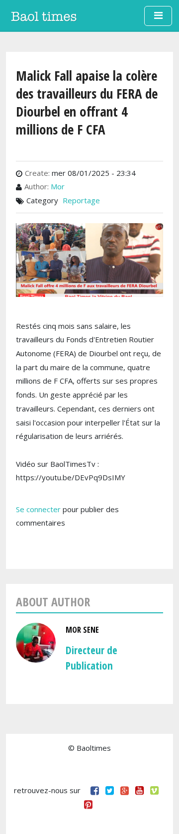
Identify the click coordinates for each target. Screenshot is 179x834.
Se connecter (38, 509)
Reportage (81, 200)
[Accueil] (44, 16)
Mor (58, 186)
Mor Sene (82, 629)
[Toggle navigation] (158, 16)
